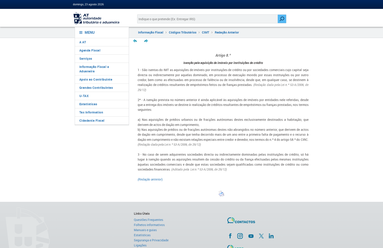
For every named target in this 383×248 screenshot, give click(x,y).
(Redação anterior (150, 179)
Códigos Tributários (182, 32)
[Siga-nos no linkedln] (271, 235)
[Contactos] (254, 222)
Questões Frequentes (148, 220)
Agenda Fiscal (90, 50)
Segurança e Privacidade (151, 240)
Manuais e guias (145, 230)
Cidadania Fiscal (92, 120)
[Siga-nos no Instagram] (240, 235)
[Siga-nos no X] (261, 236)
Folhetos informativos (149, 225)
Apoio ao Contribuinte (95, 79)
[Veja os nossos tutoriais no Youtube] (250, 236)
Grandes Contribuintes (96, 87)
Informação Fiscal (150, 32)
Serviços (85, 58)
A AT (82, 42)
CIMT (205, 32)
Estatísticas (88, 104)
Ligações (140, 245)
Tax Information (91, 112)
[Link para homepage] (100, 18)
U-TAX (84, 96)
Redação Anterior (227, 32)
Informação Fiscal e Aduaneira (94, 69)
